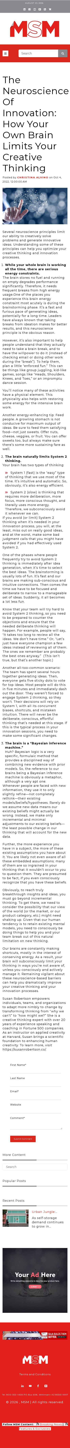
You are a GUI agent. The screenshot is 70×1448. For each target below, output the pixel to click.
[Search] (62, 53)
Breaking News (51, 1424)
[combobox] (43, 53)
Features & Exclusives (35, 1428)
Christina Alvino (32, 177)
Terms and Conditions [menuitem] (35, 1374)
